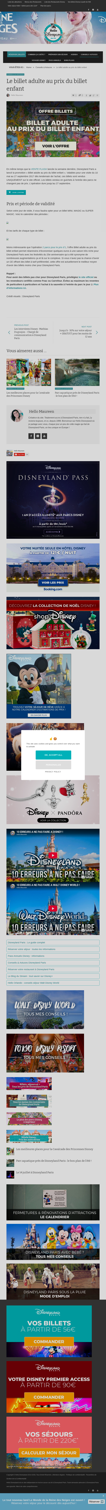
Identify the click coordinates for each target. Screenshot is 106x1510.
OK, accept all (53, 755)
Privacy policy (53, 772)
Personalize (53, 765)
